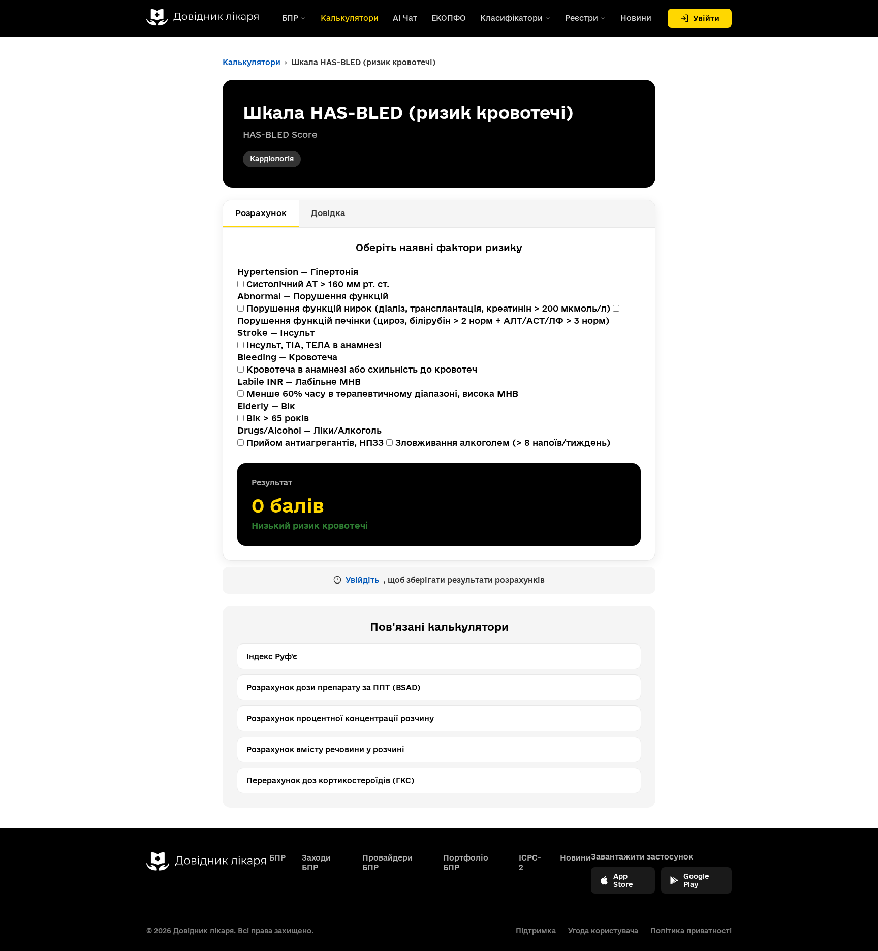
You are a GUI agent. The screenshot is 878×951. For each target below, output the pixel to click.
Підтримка (536, 931)
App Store (623, 880)
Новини (635, 18)
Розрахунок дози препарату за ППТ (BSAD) (333, 687)
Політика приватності (691, 931)
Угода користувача (603, 931)
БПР (290, 18)
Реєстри (581, 18)
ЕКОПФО (448, 18)
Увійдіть (362, 580)
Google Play (696, 880)
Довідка (328, 213)
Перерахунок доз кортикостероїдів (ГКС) (330, 780)
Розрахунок (261, 213)
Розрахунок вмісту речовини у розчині (325, 749)
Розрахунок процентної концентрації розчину (340, 718)
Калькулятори (350, 18)
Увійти (706, 18)
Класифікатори (511, 18)
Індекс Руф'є (271, 656)
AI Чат (405, 18)
